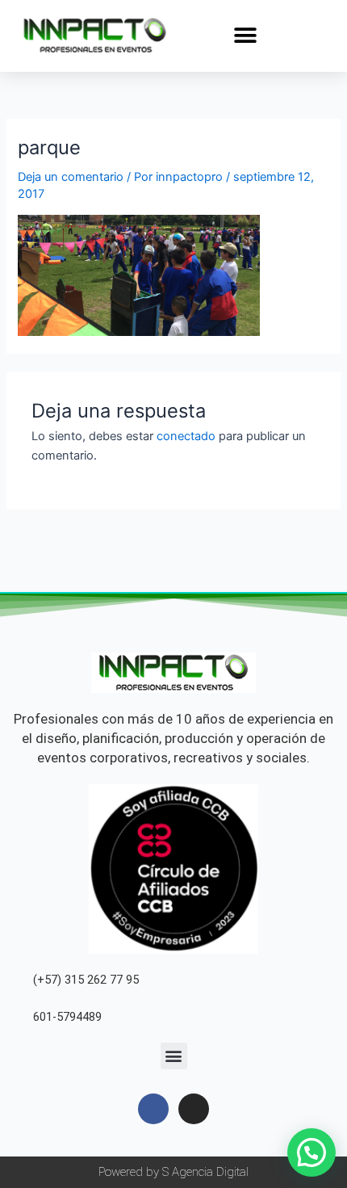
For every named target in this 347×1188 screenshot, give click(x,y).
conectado (186, 436)
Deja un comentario (70, 177)
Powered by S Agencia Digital (173, 1172)
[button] (246, 35)
